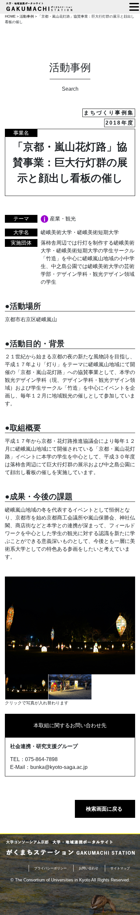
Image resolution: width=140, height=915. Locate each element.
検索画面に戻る (104, 809)
